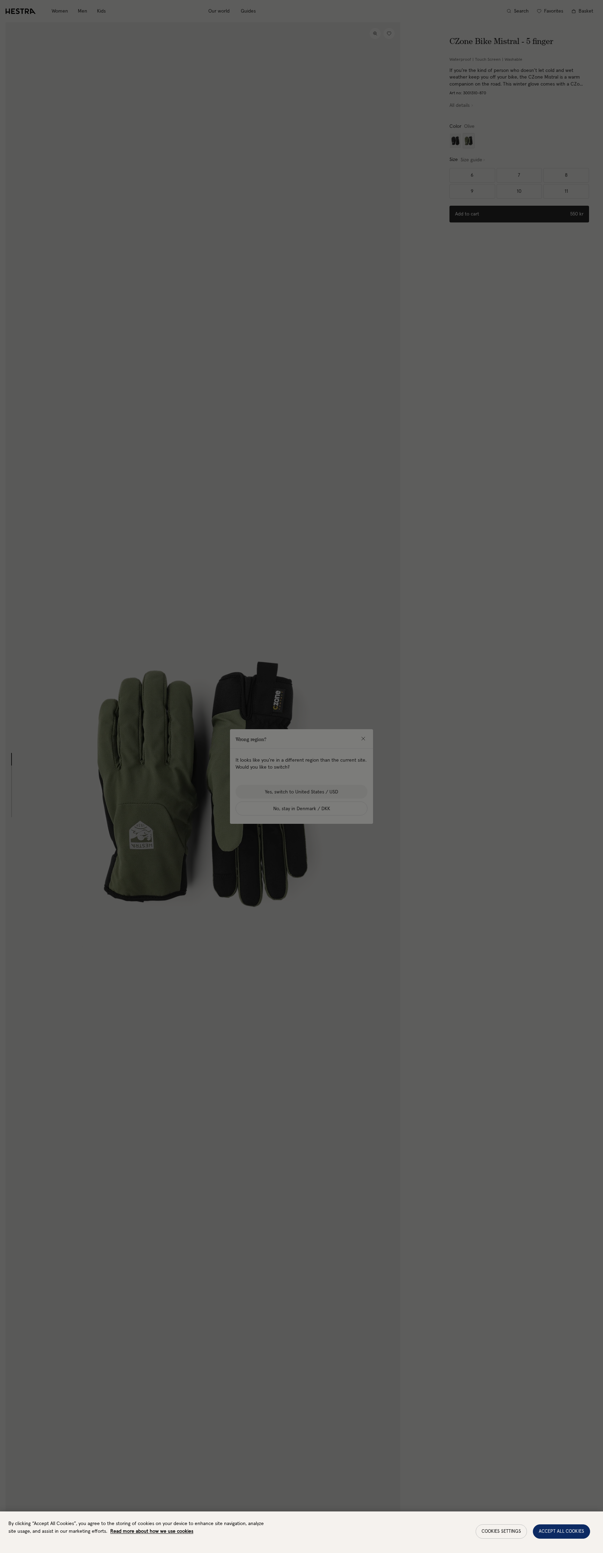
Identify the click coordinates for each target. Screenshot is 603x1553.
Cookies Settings (501, 1531)
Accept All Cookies (561, 1531)
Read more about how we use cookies (151, 1531)
